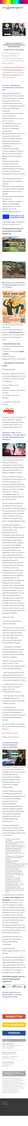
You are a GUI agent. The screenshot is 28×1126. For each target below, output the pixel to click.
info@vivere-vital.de (11, 733)
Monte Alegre (19, 118)
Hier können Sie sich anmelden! (11, 70)
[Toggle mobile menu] (25, 10)
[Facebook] (14, 2)
